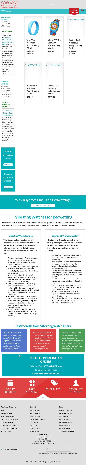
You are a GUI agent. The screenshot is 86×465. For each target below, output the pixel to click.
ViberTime (4, 22)
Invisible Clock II (6, 95)
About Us (33, 425)
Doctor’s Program (65, 410)
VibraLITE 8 (5, 97)
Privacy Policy (35, 428)
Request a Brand (65, 428)
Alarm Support (35, 410)
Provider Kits (64, 419)
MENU (3, 11)
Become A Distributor (67, 413)
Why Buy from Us (7, 431)
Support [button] (33, 407)
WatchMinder (6, 26)
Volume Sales (63, 416)
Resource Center (7, 413)
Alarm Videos (35, 413)
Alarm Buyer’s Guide (8, 416)
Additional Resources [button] (8, 407)
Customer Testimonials (9, 425)
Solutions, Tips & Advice (9, 419)
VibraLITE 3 (5, 92)
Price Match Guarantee (9, 428)
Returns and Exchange (37, 419)
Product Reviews (7, 422)
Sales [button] (61, 407)
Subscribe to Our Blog (66, 431)
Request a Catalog (65, 422)
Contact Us (34, 422)
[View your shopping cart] (83, 11)
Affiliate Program (65, 425)
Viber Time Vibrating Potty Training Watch (7, 113)
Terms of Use (34, 431)
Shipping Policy (35, 416)
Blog (2, 410)
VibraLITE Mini (6, 24)
